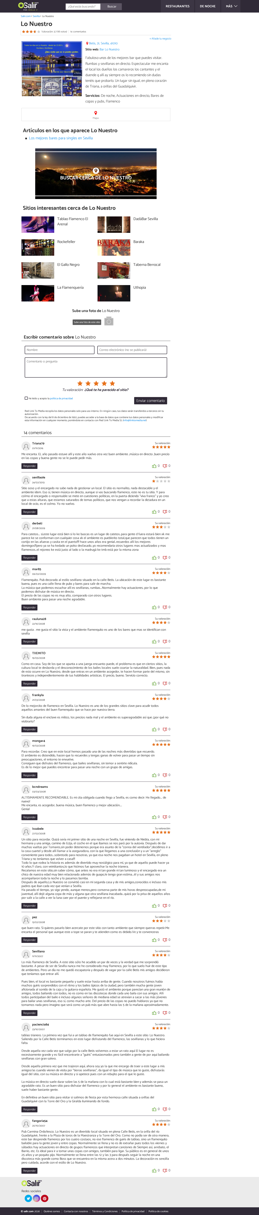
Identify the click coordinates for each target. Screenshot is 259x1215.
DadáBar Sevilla (145, 219)
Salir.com (26, 16)
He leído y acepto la (51, 398)
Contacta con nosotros (76, 1211)
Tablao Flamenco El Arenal (72, 221)
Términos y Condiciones (105, 1211)
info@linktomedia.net (134, 420)
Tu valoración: (72, 390)
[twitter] (28, 1198)
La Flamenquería (70, 288)
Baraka (138, 242)
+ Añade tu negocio (160, 38)
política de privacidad (61, 398)
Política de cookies (158, 1211)
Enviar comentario (150, 401)
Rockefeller (66, 242)
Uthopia (139, 288)
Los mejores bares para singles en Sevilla (61, 138)
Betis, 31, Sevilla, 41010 (103, 43)
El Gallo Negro (68, 265)
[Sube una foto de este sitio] (109, 322)
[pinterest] (44, 1198)
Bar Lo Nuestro (109, 49)
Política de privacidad (133, 1211)
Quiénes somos (52, 1211)
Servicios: (92, 96)
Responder (29, 466)
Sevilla (36, 16)
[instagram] (36, 1198)
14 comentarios (78, 31)
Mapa (96, 118)
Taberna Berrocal (146, 265)
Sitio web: (92, 49)
